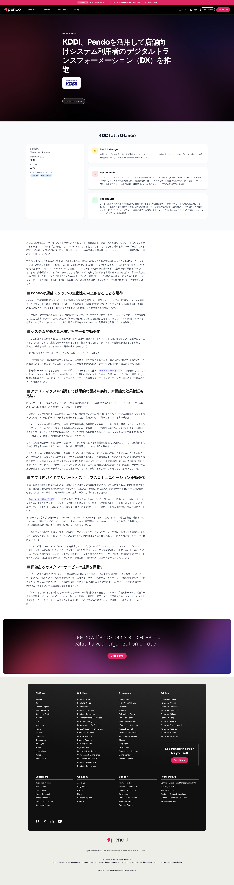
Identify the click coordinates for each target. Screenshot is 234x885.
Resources (62, 10)
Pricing (76, 10)
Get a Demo (223, 10)
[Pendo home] (13, 10)
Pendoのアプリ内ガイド (41, 499)
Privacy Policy (96, 851)
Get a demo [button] (117, 656)
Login (195, 10)
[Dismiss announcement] (231, 2)
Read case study (72, 101)
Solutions (46, 10)
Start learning (149, 2)
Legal (87, 851)
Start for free (207, 10)
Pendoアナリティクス (110, 370)
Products (31, 10)
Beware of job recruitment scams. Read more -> (117, 871)
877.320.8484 (143, 851)
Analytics (39, 699)
